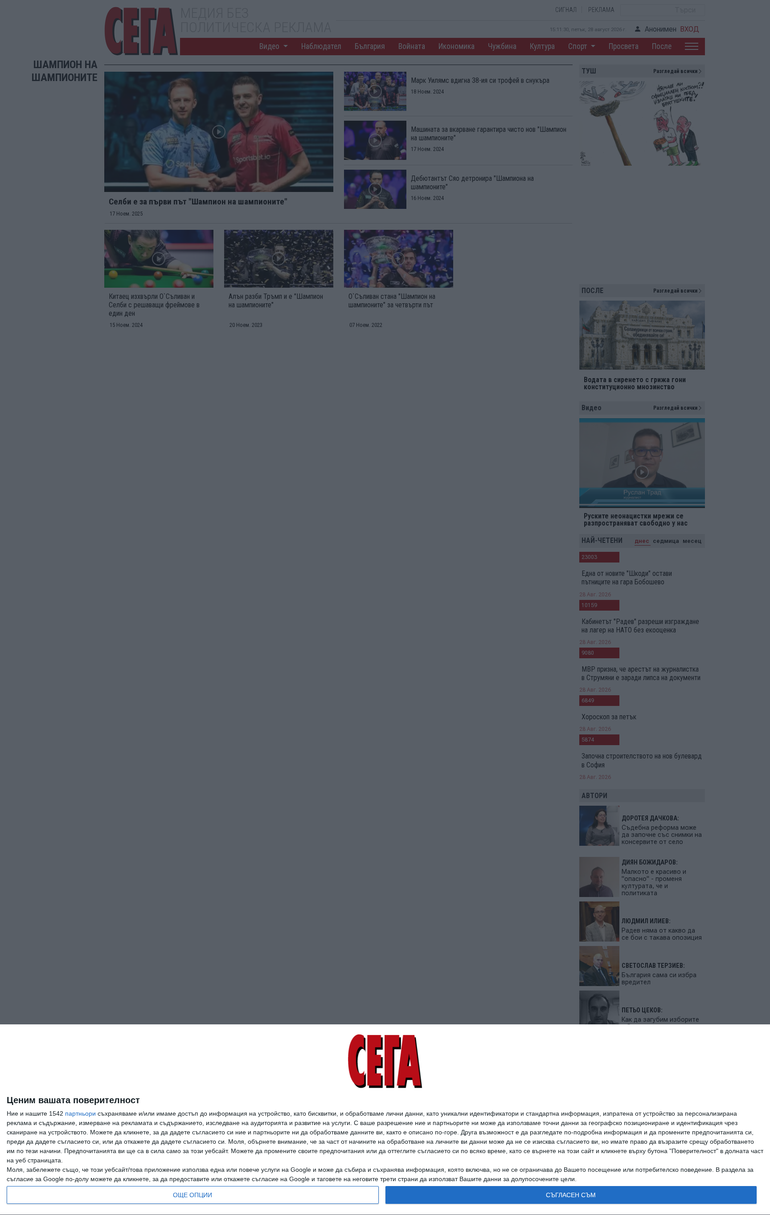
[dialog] (385, 1120)
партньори (80, 1113)
